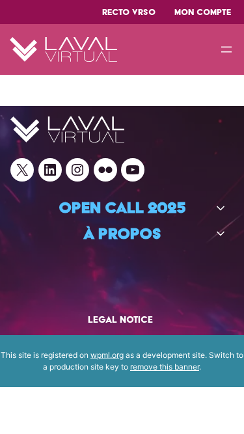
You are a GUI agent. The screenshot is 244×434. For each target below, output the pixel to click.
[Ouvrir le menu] (226, 49)
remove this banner (164, 367)
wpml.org (107, 355)
